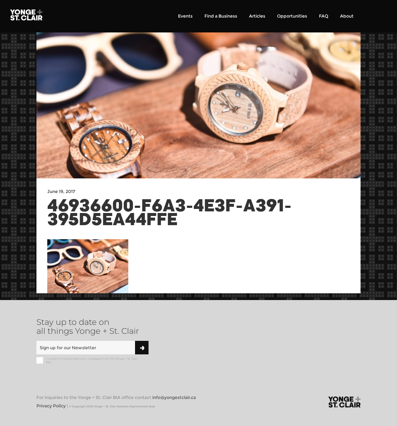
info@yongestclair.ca (174, 397)
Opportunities (292, 16)
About (347, 16)
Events (185, 16)
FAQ (323, 16)
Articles (257, 16)
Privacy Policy (51, 405)
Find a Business (220, 16)
